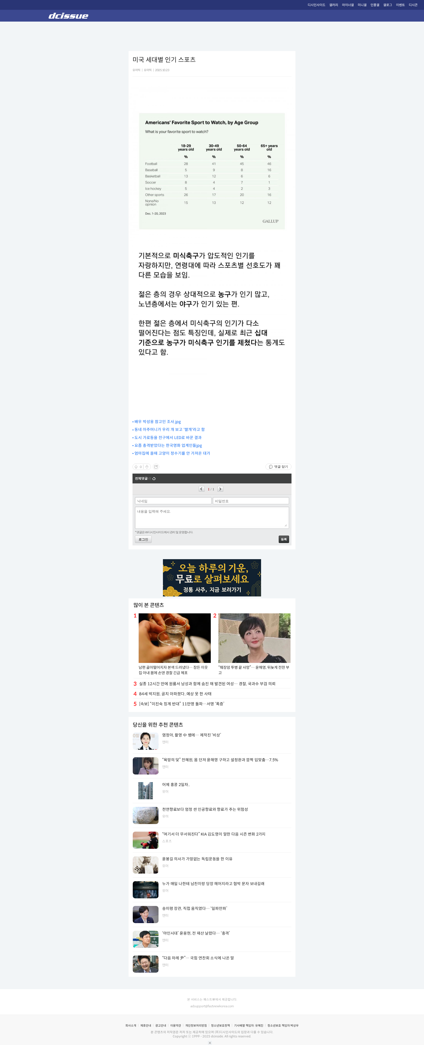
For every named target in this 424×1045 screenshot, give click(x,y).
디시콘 (413, 5)
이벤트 (400, 5)
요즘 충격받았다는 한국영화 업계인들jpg (168, 445)
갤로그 (387, 5)
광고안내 (160, 1025)
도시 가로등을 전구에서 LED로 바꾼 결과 (168, 437)
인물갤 (375, 5)
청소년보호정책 (220, 1025)
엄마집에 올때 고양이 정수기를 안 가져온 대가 (172, 453)
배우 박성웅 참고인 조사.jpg (157, 421)
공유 (156, 467)
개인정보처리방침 (196, 1025)
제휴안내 (145, 1025)
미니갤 (362, 5)
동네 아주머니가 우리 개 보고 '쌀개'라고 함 (169, 429)
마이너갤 (348, 5)
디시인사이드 (316, 5)
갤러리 (333, 5)
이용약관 (175, 1025)
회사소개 (130, 1025)
